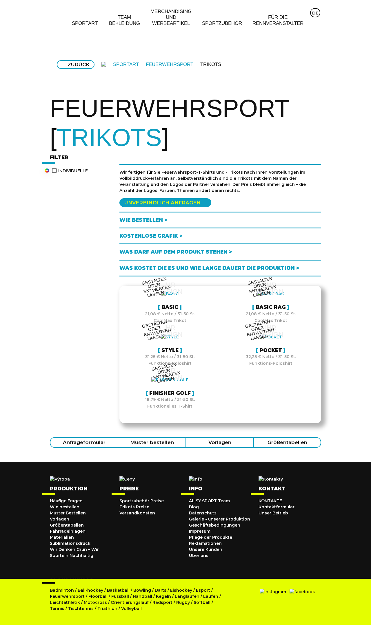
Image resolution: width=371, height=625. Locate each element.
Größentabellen (287, 442)
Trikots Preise (134, 506)
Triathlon (108, 608)
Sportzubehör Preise (141, 500)
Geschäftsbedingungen (214, 525)
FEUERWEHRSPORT (169, 64)
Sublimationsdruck (70, 543)
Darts (160, 590)
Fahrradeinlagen (68, 531)
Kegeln (163, 596)
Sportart (126, 64)
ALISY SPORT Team (209, 500)
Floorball (98, 596)
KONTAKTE (270, 500)
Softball (203, 602)
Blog (194, 506)
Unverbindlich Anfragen (162, 203)
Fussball (120, 596)
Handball (142, 596)
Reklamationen (205, 543)
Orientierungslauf (130, 602)
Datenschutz (203, 513)
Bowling (142, 590)
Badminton (62, 590)
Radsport (163, 602)
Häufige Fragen (66, 500)
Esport (203, 590)
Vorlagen (219, 442)
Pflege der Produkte (210, 537)
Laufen (211, 596)
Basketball (119, 590)
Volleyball (131, 608)
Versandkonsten (137, 513)
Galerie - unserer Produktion (219, 519)
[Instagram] (273, 592)
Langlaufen (187, 596)
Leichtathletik (65, 602)
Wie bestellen (64, 506)
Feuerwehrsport (68, 596)
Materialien (62, 537)
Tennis (58, 608)
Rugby (183, 602)
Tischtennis (81, 608)
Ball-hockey (90, 590)
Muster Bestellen (68, 513)
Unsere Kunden (205, 549)
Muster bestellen (152, 442)
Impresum (199, 531)
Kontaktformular (276, 506)
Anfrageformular (84, 442)
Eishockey (181, 590)
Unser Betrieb (273, 513)
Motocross (95, 602)
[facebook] (302, 592)
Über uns (198, 555)
